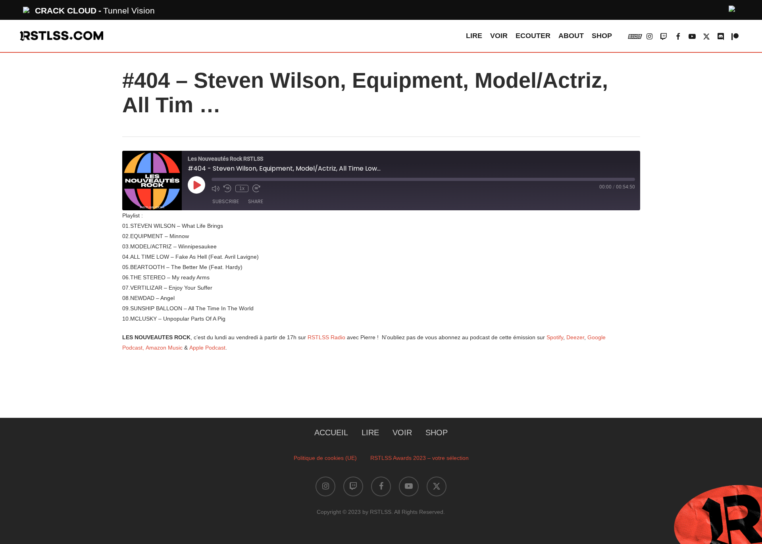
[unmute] (732, 8)
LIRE (370, 432)
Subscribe (225, 201)
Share (255, 201)
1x (241, 188)
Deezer (575, 337)
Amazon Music (165, 347)
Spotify (554, 337)
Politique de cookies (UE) (325, 458)
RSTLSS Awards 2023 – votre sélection (419, 458)
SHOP (436, 432)
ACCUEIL (331, 432)
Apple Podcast (207, 347)
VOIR (402, 432)
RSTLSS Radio (326, 337)
